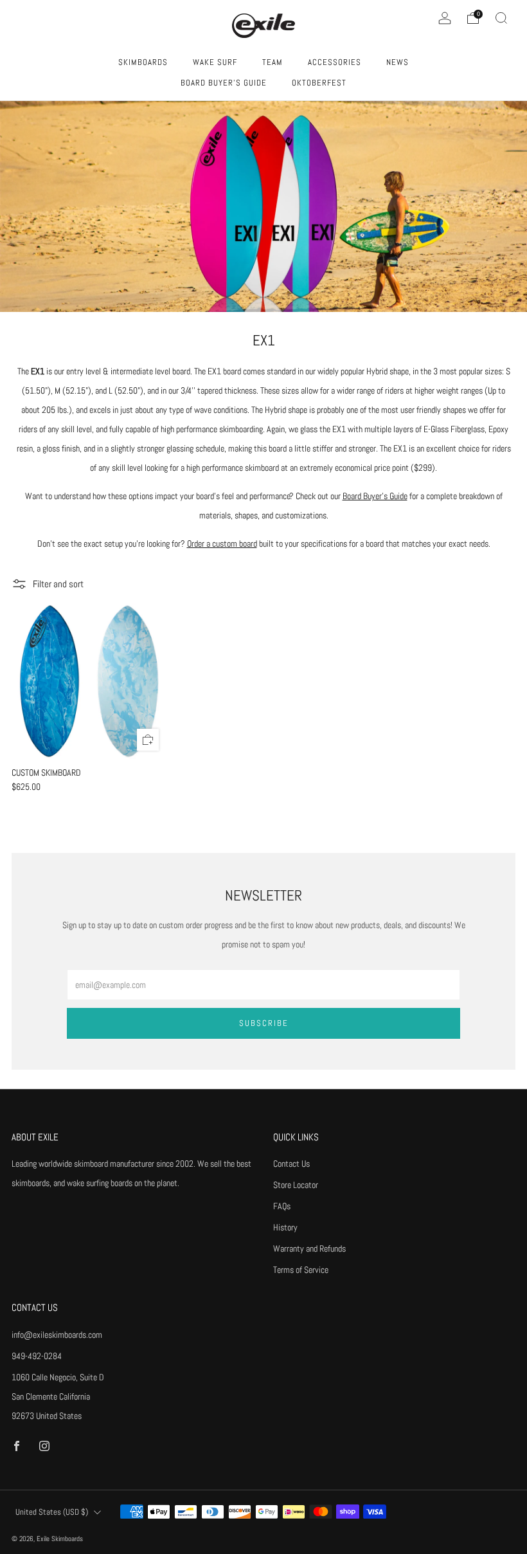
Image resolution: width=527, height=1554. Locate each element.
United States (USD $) (51, 1512)
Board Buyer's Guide (224, 82)
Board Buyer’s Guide (375, 496)
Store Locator (295, 1185)
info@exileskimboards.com (57, 1334)
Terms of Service (300, 1269)
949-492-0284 (37, 1356)
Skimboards (143, 62)
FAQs (281, 1206)
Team (272, 62)
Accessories (334, 62)
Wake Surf (215, 62)
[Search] (501, 18)
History (285, 1227)
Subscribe (264, 1023)
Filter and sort (58, 584)
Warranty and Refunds (309, 1248)
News (397, 62)
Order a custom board (222, 543)
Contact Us (291, 1163)
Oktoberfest (319, 82)
